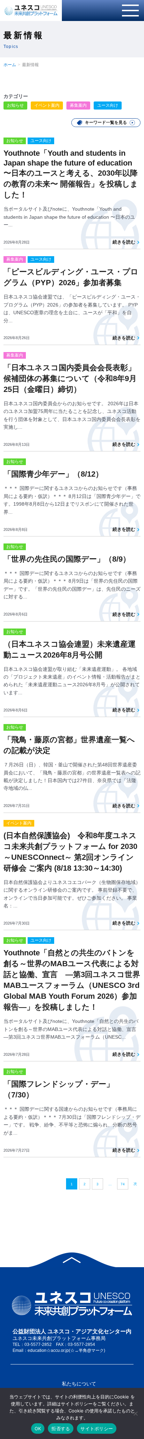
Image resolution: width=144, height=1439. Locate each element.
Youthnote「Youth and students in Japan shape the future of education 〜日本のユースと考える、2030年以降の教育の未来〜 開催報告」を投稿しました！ (70, 174)
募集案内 (78, 105)
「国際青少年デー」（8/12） (53, 474)
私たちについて (79, 1384)
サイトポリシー (96, 1428)
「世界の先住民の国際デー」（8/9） (66, 559)
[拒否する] (135, 1413)
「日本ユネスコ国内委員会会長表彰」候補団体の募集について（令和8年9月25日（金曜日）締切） (70, 378)
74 (123, 1184)
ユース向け (107, 105)
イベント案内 (46, 105)
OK (38, 1428)
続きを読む (124, 242)
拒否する (60, 1428)
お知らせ (15, 105)
